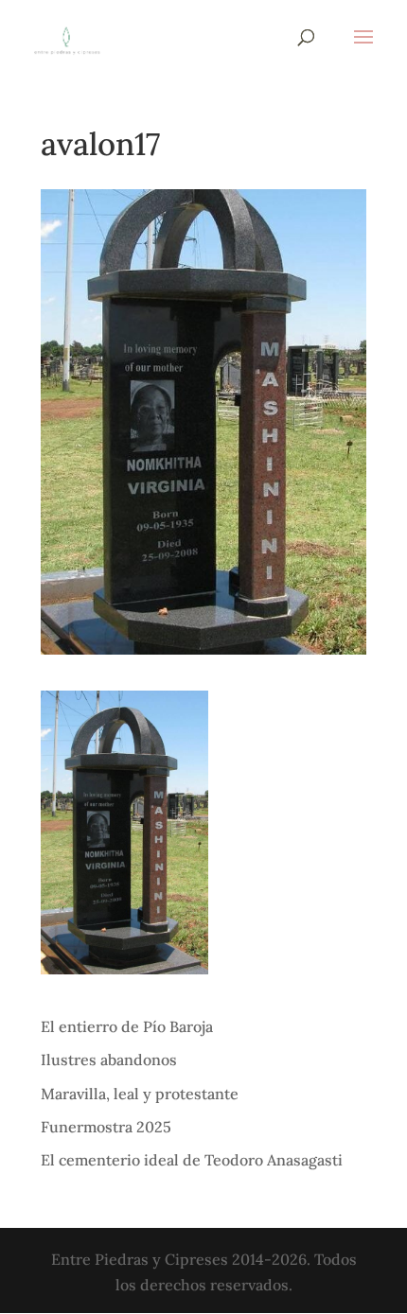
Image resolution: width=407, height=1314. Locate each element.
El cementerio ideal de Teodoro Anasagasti (192, 1159)
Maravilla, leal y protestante (140, 1093)
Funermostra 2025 (106, 1126)
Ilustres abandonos (109, 1059)
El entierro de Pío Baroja (127, 1026)
